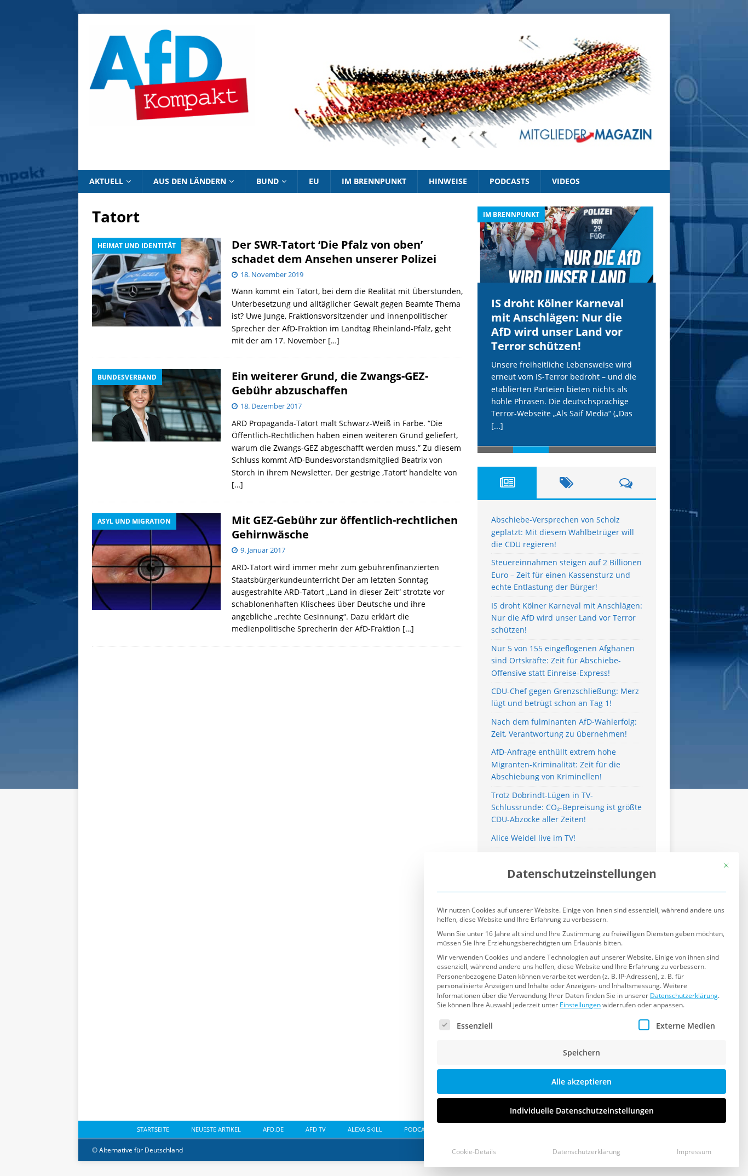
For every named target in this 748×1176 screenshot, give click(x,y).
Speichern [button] (581, 1052)
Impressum (694, 1151)
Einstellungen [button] (580, 1004)
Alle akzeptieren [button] (581, 1081)
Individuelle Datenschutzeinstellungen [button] (582, 1110)
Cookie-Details (474, 1151)
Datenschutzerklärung (684, 995)
